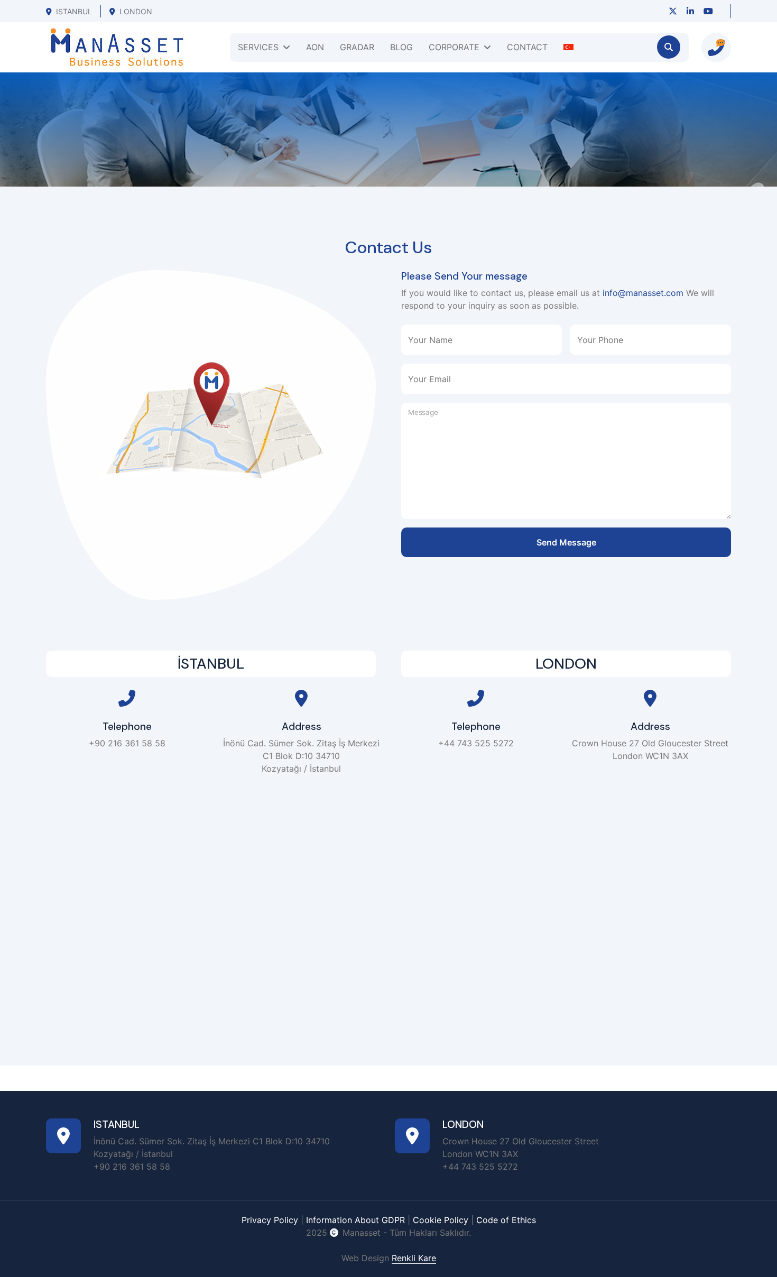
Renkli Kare (414, 1258)
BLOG (401, 47)
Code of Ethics (506, 1220)
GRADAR (357, 47)
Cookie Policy (440, 1220)
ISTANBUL (74, 11)
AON (315, 47)
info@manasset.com (643, 293)
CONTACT (527, 47)
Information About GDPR (355, 1220)
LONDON (135, 11)
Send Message (566, 542)
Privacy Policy (270, 1220)
